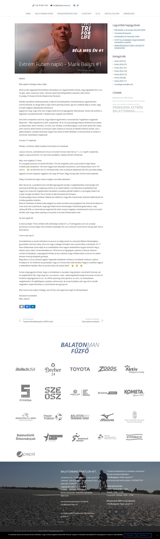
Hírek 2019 (118, 61)
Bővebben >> (144, 535)
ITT (26, 140)
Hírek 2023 (118, 74)
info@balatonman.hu (69, 504)
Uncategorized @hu (122, 84)
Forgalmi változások (139, 101)
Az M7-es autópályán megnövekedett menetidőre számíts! (129, 41)
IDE (85, 513)
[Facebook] (74, 5)
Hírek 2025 (118, 81)
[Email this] (21, 306)
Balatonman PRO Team (123, 97)
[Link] (22, 5)
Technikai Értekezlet (122, 33)
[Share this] (27, 306)
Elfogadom (130, 535)
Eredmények (129, 101)
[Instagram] (78, 5)
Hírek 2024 (118, 78)
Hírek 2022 (118, 71)
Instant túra (116, 104)
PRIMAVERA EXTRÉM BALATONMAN (128, 109)
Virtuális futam (139, 111)
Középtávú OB (124, 104)
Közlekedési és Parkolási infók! (126, 36)
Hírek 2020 (118, 64)
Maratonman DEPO (133, 104)
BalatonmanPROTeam (119, 101)
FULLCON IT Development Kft (51, 531)
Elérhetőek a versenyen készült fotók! (129, 30)
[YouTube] (116, 512)
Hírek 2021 (118, 68)
